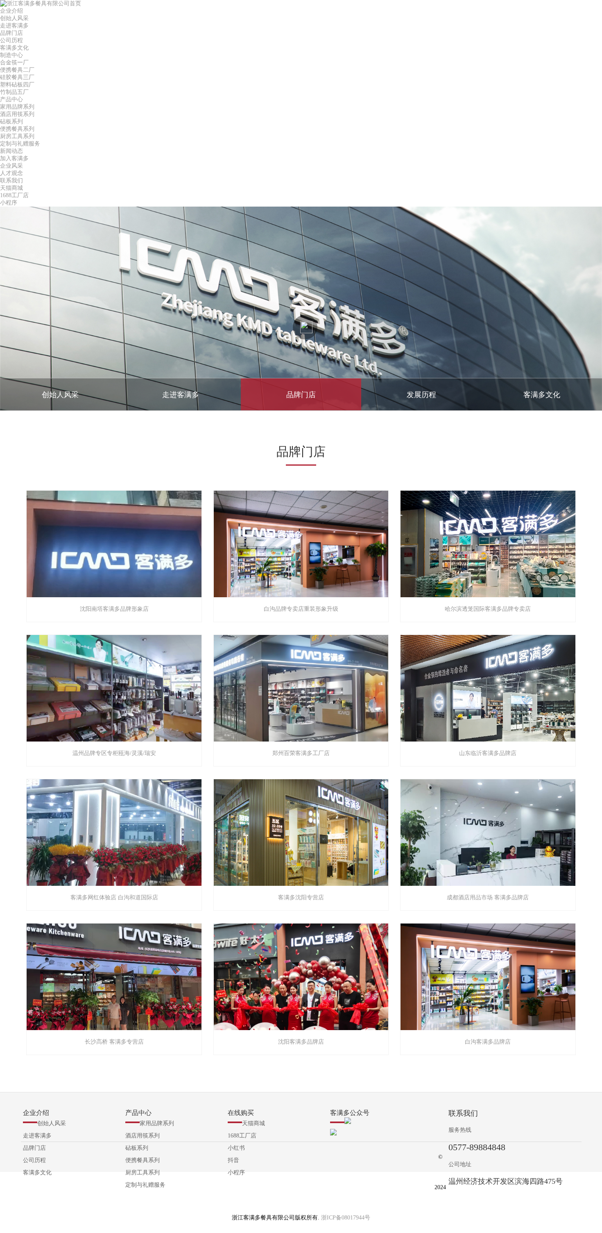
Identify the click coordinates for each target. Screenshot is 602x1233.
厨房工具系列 (17, 136)
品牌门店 (11, 33)
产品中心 (11, 99)
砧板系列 (11, 121)
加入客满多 (14, 158)
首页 (75, 3)
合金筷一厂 (14, 62)
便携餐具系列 (17, 129)
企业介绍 (11, 11)
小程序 (12, 203)
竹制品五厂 (14, 92)
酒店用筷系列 (17, 114)
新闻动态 (11, 151)
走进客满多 (14, 26)
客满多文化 (14, 48)
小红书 (236, 1148)
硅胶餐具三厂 (17, 77)
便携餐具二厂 (17, 70)
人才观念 (11, 173)
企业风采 (11, 166)
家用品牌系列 (17, 107)
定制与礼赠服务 (20, 144)
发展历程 (421, 395)
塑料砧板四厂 (17, 85)
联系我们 (11, 180)
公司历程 (11, 40)
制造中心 (11, 55)
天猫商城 (11, 188)
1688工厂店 (14, 195)
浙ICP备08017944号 (345, 1218)
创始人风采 (14, 18)
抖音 (233, 1160)
